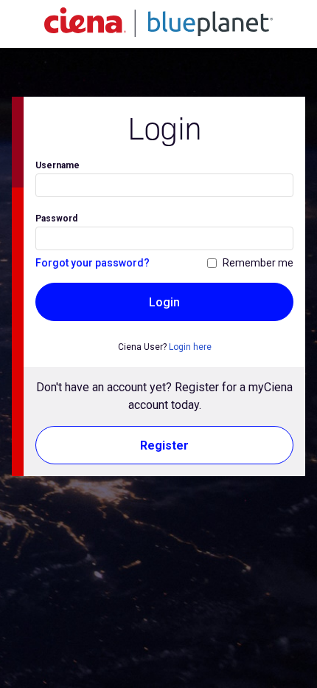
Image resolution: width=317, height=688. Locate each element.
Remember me (258, 263)
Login (164, 302)
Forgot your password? (92, 263)
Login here (190, 347)
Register (164, 445)
